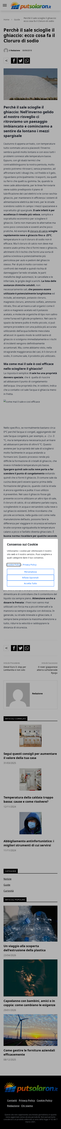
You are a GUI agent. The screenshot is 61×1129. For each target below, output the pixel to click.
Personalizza (30, 571)
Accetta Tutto (30, 583)
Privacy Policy (29, 564)
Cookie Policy (13, 564)
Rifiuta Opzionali (30, 577)
